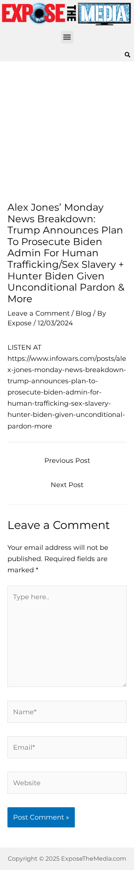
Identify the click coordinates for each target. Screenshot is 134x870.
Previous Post (67, 460)
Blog (83, 313)
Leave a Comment (38, 313)
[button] (67, 37)
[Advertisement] (67, 131)
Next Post (67, 484)
